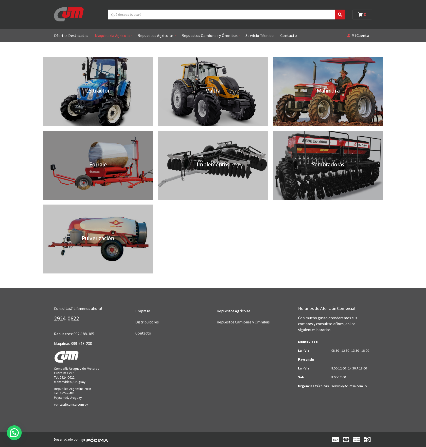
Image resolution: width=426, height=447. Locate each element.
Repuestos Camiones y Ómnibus (209, 35)
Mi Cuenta (360, 35)
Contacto (288, 35)
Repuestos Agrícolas (156, 35)
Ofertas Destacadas (71, 35)
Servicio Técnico (260, 35)
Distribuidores (147, 321)
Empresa (142, 310)
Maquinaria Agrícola (112, 35)
